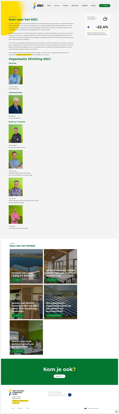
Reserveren (75, 5)
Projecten (85, 5)
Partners (65, 5)
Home (49, 5)
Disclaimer (28, 408)
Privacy (13, 408)
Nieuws (93, 5)
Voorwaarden (20, 408)
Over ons (57, 5)
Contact (106, 5)
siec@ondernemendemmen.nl (23, 54)
